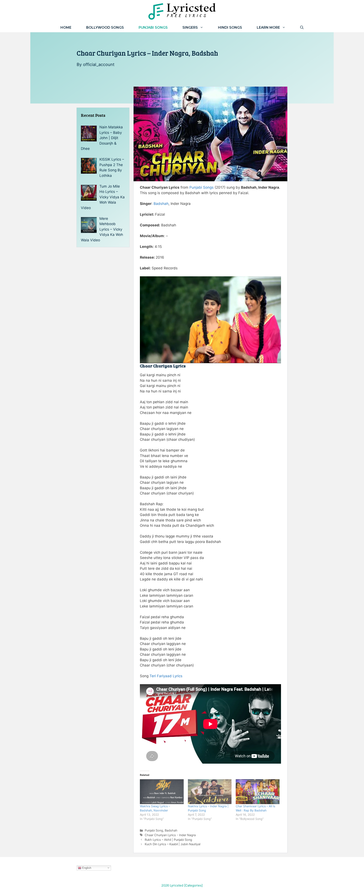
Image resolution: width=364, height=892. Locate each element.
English (86, 867)
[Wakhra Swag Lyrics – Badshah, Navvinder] (162, 791)
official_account (98, 64)
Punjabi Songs (153, 28)
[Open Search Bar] (302, 27)
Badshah (161, 204)
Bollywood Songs (105, 28)
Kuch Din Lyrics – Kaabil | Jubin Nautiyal (172, 844)
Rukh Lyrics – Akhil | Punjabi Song (168, 839)
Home (65, 28)
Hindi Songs (230, 28)
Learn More (268, 28)
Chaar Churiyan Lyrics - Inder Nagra (170, 835)
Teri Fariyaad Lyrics (166, 676)
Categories (193, 885)
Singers (190, 28)
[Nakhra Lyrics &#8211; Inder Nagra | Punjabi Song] (210, 791)
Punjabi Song (154, 830)
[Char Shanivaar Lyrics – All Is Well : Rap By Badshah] (258, 791)
